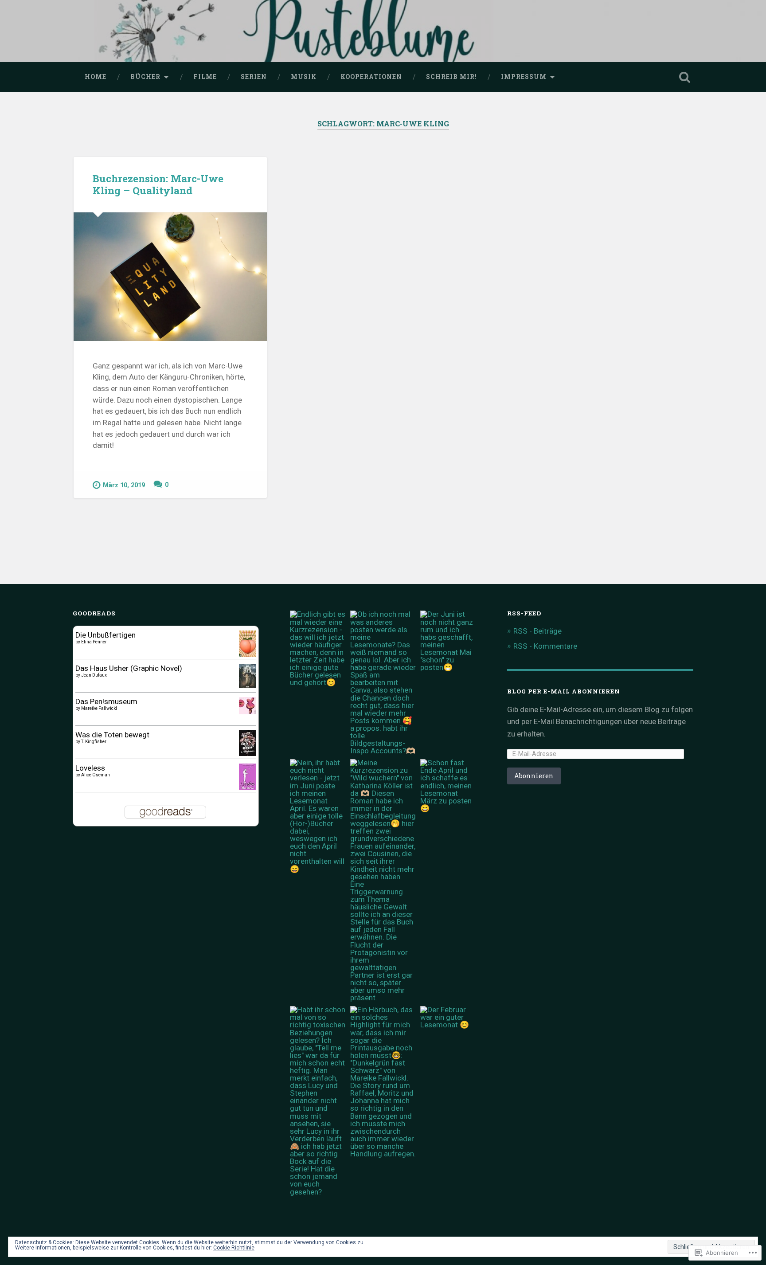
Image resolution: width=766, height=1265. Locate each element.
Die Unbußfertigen (105, 635)
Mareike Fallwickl (99, 708)
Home (95, 77)
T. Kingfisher (93, 741)
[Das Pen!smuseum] (247, 711)
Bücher (145, 77)
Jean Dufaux (94, 675)
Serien (254, 77)
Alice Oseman (95, 774)
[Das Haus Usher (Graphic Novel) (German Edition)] (247, 685)
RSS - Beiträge (537, 631)
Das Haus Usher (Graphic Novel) (128, 668)
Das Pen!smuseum (106, 701)
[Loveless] (247, 787)
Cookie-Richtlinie (233, 1248)
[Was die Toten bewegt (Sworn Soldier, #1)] (247, 753)
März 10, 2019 (124, 485)
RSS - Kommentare (545, 646)
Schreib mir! (451, 77)
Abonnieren (534, 776)
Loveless (90, 768)
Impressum (524, 77)
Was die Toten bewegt (112, 734)
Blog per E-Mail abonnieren (563, 691)
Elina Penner (94, 641)
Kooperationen (371, 77)
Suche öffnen (684, 77)
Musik (304, 77)
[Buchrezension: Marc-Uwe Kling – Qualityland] (170, 276)
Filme (205, 77)
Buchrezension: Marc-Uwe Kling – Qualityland (158, 184)
